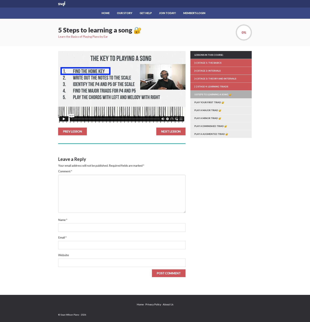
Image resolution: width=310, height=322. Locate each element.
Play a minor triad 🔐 (207, 118)
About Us (168, 304)
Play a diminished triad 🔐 (210, 126)
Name (62, 220)
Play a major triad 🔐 (207, 110)
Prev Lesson (72, 131)
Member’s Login (194, 13)
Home (106, 13)
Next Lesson (171, 131)
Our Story (124, 13)
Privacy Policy (153, 304)
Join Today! (167, 13)
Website (63, 255)
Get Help (146, 13)
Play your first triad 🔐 (209, 102)
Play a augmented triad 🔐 (211, 134)
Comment (65, 171)
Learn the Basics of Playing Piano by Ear (83, 36)
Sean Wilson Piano (61, 4)
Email (62, 237)
